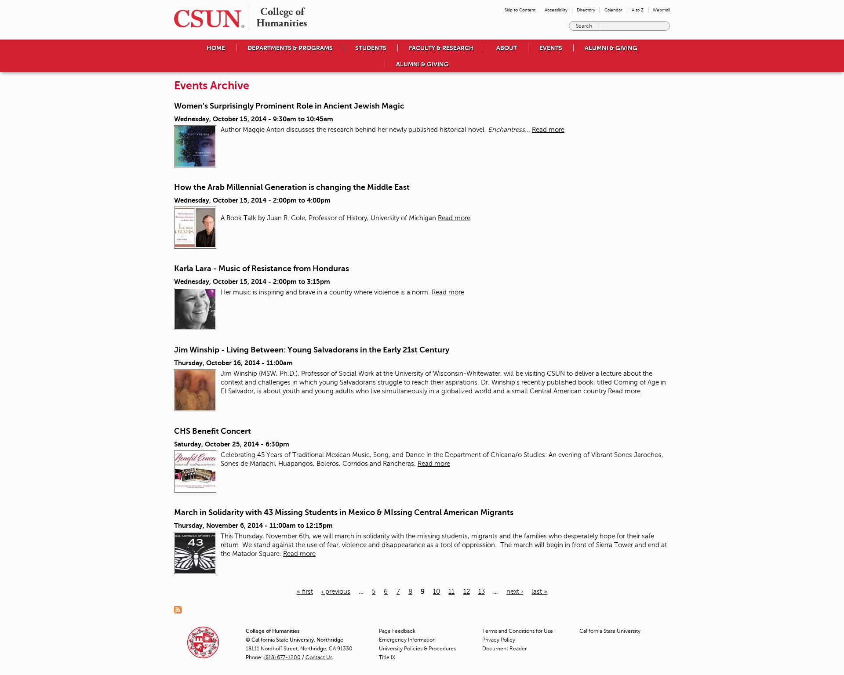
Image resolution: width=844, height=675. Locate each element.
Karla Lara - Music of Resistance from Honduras (261, 268)
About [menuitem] (506, 47)
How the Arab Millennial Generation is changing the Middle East (292, 187)
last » (539, 591)
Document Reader (504, 649)
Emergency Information (407, 640)
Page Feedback (397, 631)
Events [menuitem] (550, 47)
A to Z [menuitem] (638, 9)
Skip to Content (520, 9)
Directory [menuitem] (586, 9)
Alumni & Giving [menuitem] (611, 47)
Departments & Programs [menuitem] (290, 47)
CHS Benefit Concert (212, 431)
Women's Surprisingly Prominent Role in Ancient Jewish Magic (289, 106)
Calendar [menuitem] (613, 9)
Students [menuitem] (370, 47)
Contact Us (319, 657)
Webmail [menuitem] (661, 9)
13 (481, 591)
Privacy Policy (498, 640)
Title (387, 657)
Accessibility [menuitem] (556, 9)
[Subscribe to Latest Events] (180, 609)
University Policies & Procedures (417, 649)
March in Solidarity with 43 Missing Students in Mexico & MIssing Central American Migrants (343, 512)
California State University (609, 631)
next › (514, 591)
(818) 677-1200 (282, 657)
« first (305, 591)
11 (451, 591)
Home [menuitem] (216, 47)
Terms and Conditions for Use (517, 631)
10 (436, 591)
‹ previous (335, 591)
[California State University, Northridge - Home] (206, 19)
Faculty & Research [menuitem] (441, 47)
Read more (548, 129)
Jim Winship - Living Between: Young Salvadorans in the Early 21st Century (311, 349)
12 (466, 591)
